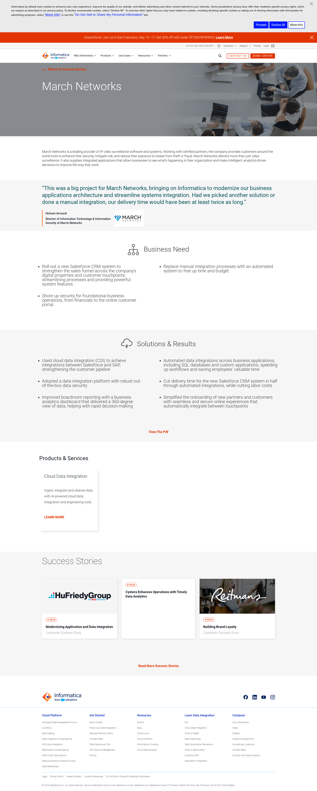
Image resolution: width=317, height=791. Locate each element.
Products (106, 55)
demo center (263, 55)
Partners (163, 55)
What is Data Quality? (195, 750)
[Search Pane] (220, 56)
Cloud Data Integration (196, 728)
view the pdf (158, 432)
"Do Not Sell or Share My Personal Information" (108, 15)
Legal (44, 776)
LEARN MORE (54, 517)
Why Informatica (83, 55)
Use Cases (124, 55)
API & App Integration (52, 744)
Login (266, 46)
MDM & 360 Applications (54, 755)
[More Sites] (273, 46)
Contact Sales (96, 739)
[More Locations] (219, 46)
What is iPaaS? (192, 733)
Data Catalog (48, 733)
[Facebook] (245, 697)
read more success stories (158, 666)
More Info (296, 25)
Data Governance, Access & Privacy (59, 761)
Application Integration (196, 761)
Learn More (224, 37)
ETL (186, 722)
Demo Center (96, 722)
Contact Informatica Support (246, 755)
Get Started (97, 715)
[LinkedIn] (254, 697)
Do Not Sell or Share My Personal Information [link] (128, 776)
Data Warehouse (193, 739)
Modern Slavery (73, 776)
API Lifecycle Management (102, 750)
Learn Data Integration (199, 715)
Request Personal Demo (101, 733)
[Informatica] (56, 55)
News (235, 728)
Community (143, 733)
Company (229, 46)
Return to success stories (67, 69)
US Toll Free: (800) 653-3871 (200, 46)
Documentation (144, 739)
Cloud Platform (52, 715)
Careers (236, 733)
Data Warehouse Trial (100, 744)
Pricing (257, 46)
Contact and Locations (243, 744)
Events (140, 722)
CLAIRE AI (47, 728)
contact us (238, 55)
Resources (144, 55)
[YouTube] (263, 697)
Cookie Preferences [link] (93, 776)
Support (244, 46)
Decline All (278, 25)
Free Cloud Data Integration (103, 728)
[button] (67, 503)
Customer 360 (192, 755)
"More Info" (52, 15)
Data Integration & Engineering (57, 739)
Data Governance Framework (199, 744)
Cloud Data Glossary (147, 750)
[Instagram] (272, 697)
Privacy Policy (56, 776)
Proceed (261, 25)
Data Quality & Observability (55, 750)
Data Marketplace (50, 766)
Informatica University (148, 744)
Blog (139, 728)
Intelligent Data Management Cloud (59, 722)
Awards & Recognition (243, 739)
